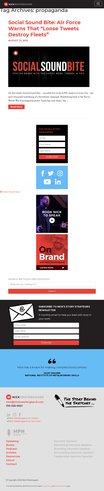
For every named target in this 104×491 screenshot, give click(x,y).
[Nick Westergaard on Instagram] (14, 414)
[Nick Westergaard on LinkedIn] (8, 414)
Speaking (12, 441)
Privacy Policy (46, 486)
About (10, 460)
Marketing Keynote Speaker (73, 444)
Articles (11, 452)
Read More (16, 107)
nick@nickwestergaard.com (25, 401)
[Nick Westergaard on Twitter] (22, 418)
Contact (11, 464)
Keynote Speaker (65, 441)
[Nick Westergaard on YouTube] (24, 421)
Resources (13, 456)
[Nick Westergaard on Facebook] (20, 414)
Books (10, 444)
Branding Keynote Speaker (72, 448)
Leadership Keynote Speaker (73, 456)
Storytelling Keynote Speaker (74, 452)
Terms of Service (60, 486)
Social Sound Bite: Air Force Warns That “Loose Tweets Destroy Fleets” (44, 28)
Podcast (11, 448)
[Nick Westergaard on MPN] (17, 429)
